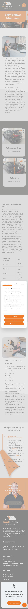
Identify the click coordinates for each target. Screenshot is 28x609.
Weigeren (14, 316)
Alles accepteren (14, 603)
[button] (24, 605)
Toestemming (7, 284)
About (22, 284)
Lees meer (14, 599)
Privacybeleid (18, 596)
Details (16, 284)
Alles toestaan (14, 324)
